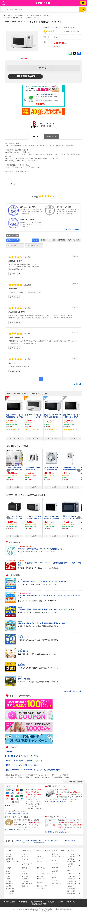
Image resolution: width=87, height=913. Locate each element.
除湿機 (34, 840)
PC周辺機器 (25, 878)
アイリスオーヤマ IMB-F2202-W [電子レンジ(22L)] (33, 518)
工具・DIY (40, 876)
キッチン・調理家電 (62, 775)
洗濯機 (8, 874)
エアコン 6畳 (44, 840)
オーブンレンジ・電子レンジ (15, 777)
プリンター (25, 874)
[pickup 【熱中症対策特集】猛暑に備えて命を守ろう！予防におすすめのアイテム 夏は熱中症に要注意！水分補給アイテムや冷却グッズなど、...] (43, 616)
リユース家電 (70, 840)
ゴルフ (39, 854)
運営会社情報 (10, 902)
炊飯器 (8, 876)
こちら (57, 100)
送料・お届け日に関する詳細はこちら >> (58, 801)
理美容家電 (9, 883)
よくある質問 (71, 876)
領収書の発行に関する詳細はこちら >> (58, 832)
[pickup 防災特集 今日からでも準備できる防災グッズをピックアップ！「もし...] (43, 672)
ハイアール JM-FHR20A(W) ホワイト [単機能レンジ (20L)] (51, 518)
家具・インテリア (42, 886)
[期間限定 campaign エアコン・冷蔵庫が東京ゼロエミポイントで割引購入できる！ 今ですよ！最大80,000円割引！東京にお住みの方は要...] (43, 555)
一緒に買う (16, 438)
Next (79, 470)
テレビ (23, 854)
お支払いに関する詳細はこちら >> (16, 813)
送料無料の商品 (40, 842)
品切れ (45, 68)
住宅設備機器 (10, 888)
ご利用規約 (50, 902)
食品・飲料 (55, 871)
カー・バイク (41, 871)
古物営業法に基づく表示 (40, 904)
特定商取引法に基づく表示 (66, 902)
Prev (8, 470)
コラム (69, 866)
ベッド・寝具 (41, 888)
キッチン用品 (10, 891)
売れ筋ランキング (72, 861)
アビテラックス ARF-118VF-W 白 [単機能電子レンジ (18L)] (52, 417)
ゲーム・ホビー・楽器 (43, 874)
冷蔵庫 (8, 871)
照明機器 (8, 881)
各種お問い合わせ (72, 881)
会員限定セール (71, 859)
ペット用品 (55, 881)
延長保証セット (57, 840)
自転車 (39, 856)
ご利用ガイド (71, 878)
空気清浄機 (9, 859)
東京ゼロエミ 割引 (23, 840)
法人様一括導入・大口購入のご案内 (73, 890)
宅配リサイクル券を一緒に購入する (46, 94)
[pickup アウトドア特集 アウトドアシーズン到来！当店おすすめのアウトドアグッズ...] (43, 686)
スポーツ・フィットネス (43, 863)
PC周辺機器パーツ (27, 881)
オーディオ (25, 859)
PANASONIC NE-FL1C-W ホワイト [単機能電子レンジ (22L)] (51, 777)
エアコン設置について (24, 842)
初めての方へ (71, 874)
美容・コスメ (56, 854)
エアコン (8, 854)
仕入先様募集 (71, 893)
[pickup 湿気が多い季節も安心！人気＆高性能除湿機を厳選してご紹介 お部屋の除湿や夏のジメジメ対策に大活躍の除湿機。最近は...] (43, 630)
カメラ (23, 861)
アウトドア (40, 859)
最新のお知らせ (71, 883)
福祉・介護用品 (56, 883)
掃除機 (8, 878)
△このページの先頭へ (74, 782)
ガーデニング (41, 878)
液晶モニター (25, 876)
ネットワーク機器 (27, 883)
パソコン (24, 871)
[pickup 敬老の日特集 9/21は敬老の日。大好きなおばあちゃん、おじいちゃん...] (43, 658)
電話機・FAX (25, 886)
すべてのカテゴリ (72, 854)
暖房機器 (8, 856)
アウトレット (71, 856)
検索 (82, 9)
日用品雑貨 (9, 893)
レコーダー (25, 856)
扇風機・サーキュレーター (12, 863)
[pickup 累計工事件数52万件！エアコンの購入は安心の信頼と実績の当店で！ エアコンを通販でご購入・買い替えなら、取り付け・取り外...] (43, 588)
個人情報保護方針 (37, 902)
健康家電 (8, 886)
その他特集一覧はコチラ (72, 691)
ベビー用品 (55, 864)
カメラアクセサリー (27, 864)
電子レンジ (29, 777)
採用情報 (24, 902)
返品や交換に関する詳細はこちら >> (17, 829)
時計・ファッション (58, 856)
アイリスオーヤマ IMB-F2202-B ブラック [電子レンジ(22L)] (14, 518)
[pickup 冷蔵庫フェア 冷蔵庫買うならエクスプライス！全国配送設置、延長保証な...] (43, 644)
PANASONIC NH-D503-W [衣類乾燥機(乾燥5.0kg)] (14, 469)
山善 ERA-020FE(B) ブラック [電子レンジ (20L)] (70, 518)
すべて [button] (4, 9)
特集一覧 (70, 864)
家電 (53, 775)
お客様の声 (70, 886)
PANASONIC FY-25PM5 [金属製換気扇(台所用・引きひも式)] (70, 469)
